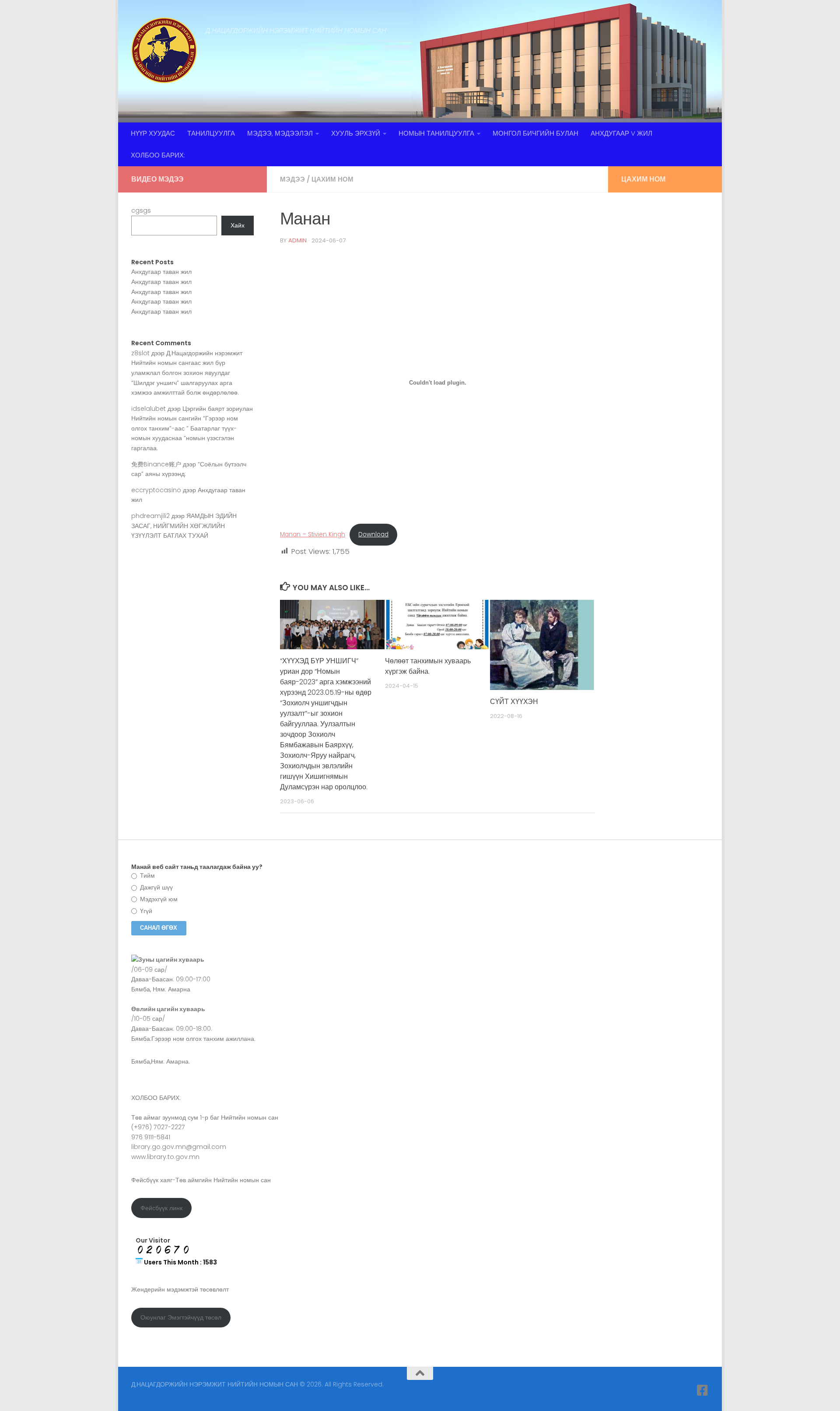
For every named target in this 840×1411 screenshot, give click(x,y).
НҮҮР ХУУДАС (153, 133)
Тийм (146, 875)
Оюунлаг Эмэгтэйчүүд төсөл (180, 1317)
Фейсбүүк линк (161, 1208)
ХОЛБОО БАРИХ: (158, 155)
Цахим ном (333, 179)
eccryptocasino (156, 490)
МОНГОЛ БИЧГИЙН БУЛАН (535, 133)
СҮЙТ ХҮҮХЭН (514, 702)
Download (373, 534)
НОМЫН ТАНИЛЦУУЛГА (436, 133)
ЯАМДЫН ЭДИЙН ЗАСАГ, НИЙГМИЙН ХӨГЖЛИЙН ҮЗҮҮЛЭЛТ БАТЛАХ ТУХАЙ (184, 525)
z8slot (140, 353)
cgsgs (141, 210)
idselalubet (148, 408)
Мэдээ (292, 179)
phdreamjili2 (150, 515)
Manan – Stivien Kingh (312, 534)
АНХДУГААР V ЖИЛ (621, 133)
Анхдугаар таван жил (161, 271)
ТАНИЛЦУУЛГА (211, 133)
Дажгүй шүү (155, 887)
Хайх (238, 225)
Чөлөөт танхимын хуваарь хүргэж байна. (428, 666)
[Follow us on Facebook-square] (702, 1390)
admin (297, 240)
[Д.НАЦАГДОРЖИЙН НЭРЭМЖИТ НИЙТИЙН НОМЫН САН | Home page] (164, 50)
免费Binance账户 (156, 464)
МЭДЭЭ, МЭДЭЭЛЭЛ (280, 133)
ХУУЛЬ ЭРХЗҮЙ (355, 133)
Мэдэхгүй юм (158, 899)
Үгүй (145, 911)
